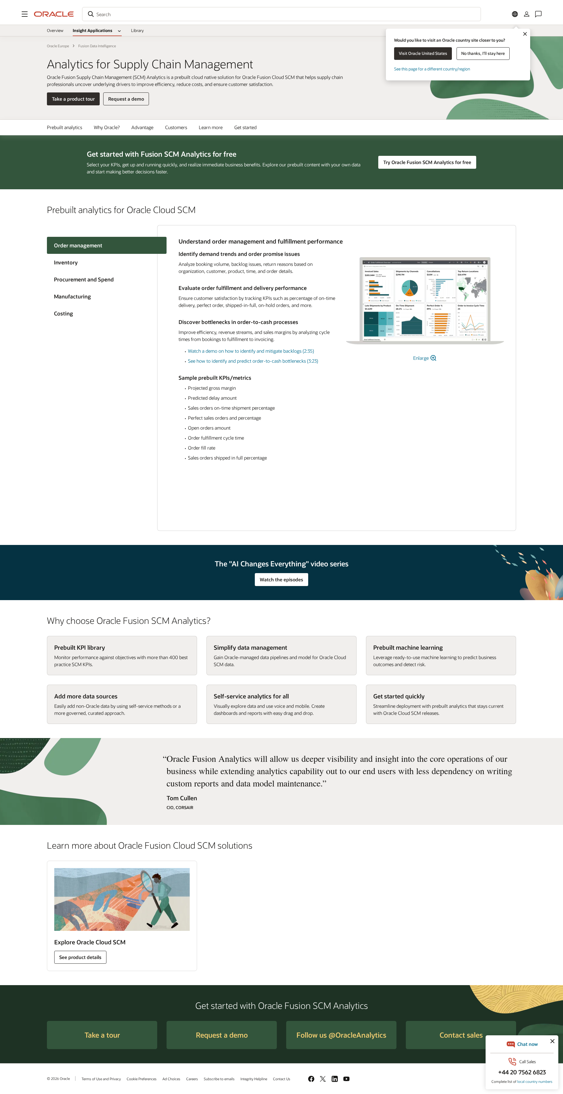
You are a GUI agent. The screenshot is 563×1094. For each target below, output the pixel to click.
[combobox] (281, 14)
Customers (176, 127)
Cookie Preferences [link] (142, 1078)
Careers (192, 1078)
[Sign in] (526, 14)
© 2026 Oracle (58, 1078)
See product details (80, 957)
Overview (55, 30)
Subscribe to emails (219, 1078)
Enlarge (421, 358)
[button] (24, 14)
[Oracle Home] (54, 14)
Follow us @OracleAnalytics (341, 1034)
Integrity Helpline (253, 1078)
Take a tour (102, 1034)
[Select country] (514, 14)
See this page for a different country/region (432, 69)
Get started (245, 127)
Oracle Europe (58, 45)
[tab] (102, 262)
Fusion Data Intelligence (97, 45)
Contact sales (461, 1034)
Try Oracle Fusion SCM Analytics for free (427, 162)
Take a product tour (73, 99)
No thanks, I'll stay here (483, 53)
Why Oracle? (107, 127)
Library (137, 30)
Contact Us (281, 1078)
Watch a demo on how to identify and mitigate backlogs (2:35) (251, 351)
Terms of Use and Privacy (101, 1078)
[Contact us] (538, 14)
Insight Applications (92, 30)
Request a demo (126, 100)
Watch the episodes (281, 579)
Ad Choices (171, 1078)
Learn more (211, 127)
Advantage (142, 127)
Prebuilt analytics (64, 127)
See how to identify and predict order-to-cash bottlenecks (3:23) (253, 361)
